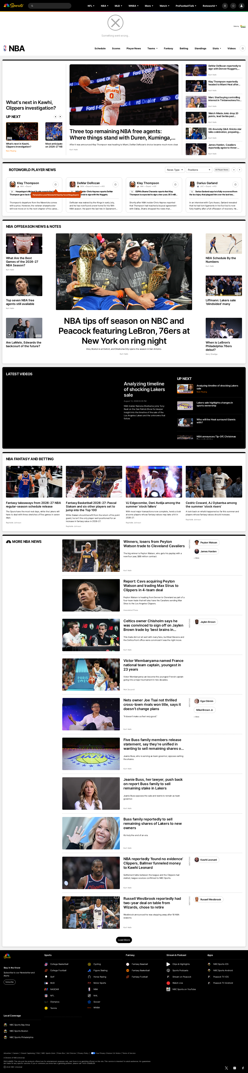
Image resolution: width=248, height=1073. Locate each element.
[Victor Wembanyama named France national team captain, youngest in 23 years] (91, 674)
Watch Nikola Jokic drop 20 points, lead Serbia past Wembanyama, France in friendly (223, 115)
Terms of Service (128, 1053)
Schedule (100, 48)
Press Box (61, 1053)
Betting (184, 48)
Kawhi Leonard (208, 859)
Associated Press (130, 610)
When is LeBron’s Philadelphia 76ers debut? (219, 346)
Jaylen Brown (207, 621)
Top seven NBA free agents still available (20, 302)
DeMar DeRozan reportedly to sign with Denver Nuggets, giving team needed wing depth (224, 67)
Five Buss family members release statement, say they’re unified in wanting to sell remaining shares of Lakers (152, 744)
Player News (134, 48)
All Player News (221, 170)
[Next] (60, 116)
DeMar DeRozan (88, 183)
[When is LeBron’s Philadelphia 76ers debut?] (224, 328)
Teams (151, 48)
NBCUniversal (19, 1058)
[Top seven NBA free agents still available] (24, 286)
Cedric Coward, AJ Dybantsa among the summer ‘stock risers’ (211, 504)
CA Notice (116, 1053)
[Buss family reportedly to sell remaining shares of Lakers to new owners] (91, 833)
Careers (16, 1053)
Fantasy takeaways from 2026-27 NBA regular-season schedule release (33, 504)
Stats (216, 48)
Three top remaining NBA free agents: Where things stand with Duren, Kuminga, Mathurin (120, 134)
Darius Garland (207, 183)
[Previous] (55, 116)
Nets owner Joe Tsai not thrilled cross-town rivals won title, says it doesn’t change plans (152, 704)
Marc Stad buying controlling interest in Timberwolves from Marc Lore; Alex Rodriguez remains (225, 99)
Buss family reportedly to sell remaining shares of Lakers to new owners (152, 823)
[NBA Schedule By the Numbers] (224, 243)
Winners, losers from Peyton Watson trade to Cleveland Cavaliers (154, 543)
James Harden (208, 551)
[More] (225, 6)
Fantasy (168, 48)
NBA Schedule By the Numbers (221, 259)
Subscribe (9, 982)
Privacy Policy (83, 1053)
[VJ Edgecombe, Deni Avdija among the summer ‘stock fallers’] (154, 482)
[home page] (14, 6)
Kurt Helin (74, 150)
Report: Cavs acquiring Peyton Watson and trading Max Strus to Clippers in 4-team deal (150, 585)
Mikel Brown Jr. (204, 709)
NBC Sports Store (48, 1053)
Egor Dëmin (206, 701)
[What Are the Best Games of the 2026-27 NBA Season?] (24, 243)
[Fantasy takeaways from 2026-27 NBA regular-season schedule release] (34, 482)
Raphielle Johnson (13, 523)
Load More (124, 939)
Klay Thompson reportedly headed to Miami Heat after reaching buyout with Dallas (223, 83)
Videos (231, 48)
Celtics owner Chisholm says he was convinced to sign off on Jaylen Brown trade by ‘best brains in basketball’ (153, 625)
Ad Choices (71, 1053)
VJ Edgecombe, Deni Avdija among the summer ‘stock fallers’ (153, 504)
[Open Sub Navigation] (94, 6)
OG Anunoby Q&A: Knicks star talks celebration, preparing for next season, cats (225, 130)
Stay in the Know (12, 967)
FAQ (38, 1053)
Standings (200, 48)
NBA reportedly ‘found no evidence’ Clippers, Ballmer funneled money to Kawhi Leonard (153, 863)
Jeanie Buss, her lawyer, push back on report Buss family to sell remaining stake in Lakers (153, 783)
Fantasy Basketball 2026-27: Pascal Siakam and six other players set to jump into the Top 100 (91, 506)
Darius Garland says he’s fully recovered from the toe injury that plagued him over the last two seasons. (213, 194)
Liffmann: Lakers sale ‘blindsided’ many (221, 302)
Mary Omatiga (211, 354)
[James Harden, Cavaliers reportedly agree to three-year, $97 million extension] (196, 149)
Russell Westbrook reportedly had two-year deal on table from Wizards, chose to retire (152, 902)
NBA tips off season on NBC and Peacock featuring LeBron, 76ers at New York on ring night (124, 331)
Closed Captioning (28, 1053)
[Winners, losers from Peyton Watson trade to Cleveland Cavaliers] (91, 555)
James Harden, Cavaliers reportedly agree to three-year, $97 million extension (223, 146)
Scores (116, 48)
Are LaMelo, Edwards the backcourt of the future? (24, 344)
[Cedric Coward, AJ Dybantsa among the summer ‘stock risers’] (214, 482)
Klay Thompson (28, 183)
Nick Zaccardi (129, 690)
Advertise (7, 1053)
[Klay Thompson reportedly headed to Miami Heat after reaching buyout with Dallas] (196, 86)
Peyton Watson (208, 542)
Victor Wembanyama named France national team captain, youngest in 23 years (153, 664)
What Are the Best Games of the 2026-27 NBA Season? (22, 261)
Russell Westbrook (210, 899)
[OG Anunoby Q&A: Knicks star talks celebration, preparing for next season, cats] (196, 133)
